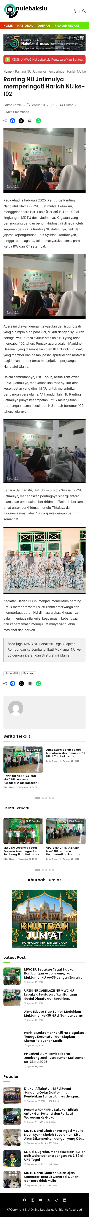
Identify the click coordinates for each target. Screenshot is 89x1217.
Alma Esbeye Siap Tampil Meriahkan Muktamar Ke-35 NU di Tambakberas (65, 753)
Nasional (25, 25)
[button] (75, 11)
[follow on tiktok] (56, 1200)
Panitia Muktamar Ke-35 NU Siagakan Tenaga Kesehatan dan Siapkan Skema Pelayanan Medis (54, 1037)
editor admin (12, 105)
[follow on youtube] (40, 1200)
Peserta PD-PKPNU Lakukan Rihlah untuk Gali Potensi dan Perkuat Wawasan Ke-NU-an (51, 1113)
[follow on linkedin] (64, 1200)
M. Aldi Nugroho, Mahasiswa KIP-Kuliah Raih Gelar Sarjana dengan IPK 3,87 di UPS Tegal (55, 1156)
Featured (28, 673)
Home (8, 25)
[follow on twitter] (48, 1200)
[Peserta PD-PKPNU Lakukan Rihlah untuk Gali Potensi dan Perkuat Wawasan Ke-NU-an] (12, 1122)
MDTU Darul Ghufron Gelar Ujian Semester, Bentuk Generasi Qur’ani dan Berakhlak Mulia (51, 1177)
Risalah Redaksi (67, 25)
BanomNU (11, 673)
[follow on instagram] (32, 1200)
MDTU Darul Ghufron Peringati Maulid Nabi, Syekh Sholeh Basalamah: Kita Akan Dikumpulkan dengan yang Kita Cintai (53, 1137)
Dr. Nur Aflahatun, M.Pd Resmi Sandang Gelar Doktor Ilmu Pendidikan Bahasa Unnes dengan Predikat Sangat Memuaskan (51, 1094)
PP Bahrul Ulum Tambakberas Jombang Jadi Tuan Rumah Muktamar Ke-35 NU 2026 (54, 1058)
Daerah (44, 25)
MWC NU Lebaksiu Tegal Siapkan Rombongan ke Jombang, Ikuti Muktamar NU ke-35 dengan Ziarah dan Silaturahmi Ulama (45, 649)
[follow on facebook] (24, 1200)
